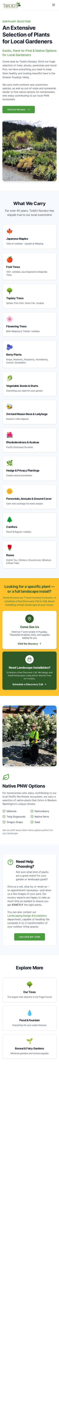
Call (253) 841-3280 (29, 937)
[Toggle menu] (54, 5)
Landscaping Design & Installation (27, 915)
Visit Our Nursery (16, 109)
